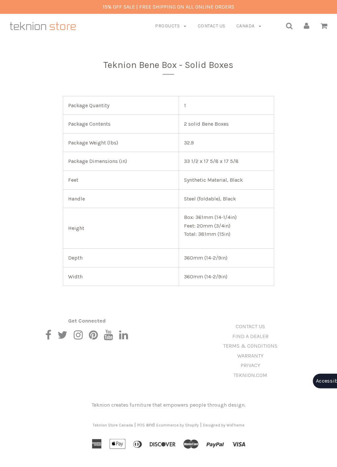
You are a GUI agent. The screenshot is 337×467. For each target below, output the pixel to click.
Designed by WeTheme (224, 425)
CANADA (246, 26)
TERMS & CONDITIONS (250, 346)
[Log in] (306, 25)
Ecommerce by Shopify (177, 425)
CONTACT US (211, 26)
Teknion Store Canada (113, 425)
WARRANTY (250, 356)
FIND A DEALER (250, 336)
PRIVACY (250, 365)
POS (141, 425)
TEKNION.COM (250, 375)
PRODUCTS (168, 26)
